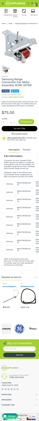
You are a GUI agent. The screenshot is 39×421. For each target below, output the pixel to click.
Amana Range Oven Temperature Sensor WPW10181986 (10, 287)
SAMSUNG (5, 76)
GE (21, 283)
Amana (5, 283)
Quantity (4, 119)
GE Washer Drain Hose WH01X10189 (28, 287)
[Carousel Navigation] (35, 277)
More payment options (19, 134)
